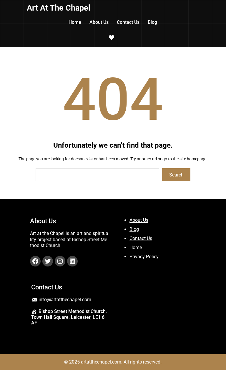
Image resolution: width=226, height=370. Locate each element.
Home (135, 247)
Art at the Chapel (58, 8)
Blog (134, 229)
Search (176, 175)
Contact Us (140, 238)
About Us (138, 220)
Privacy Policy (144, 256)
